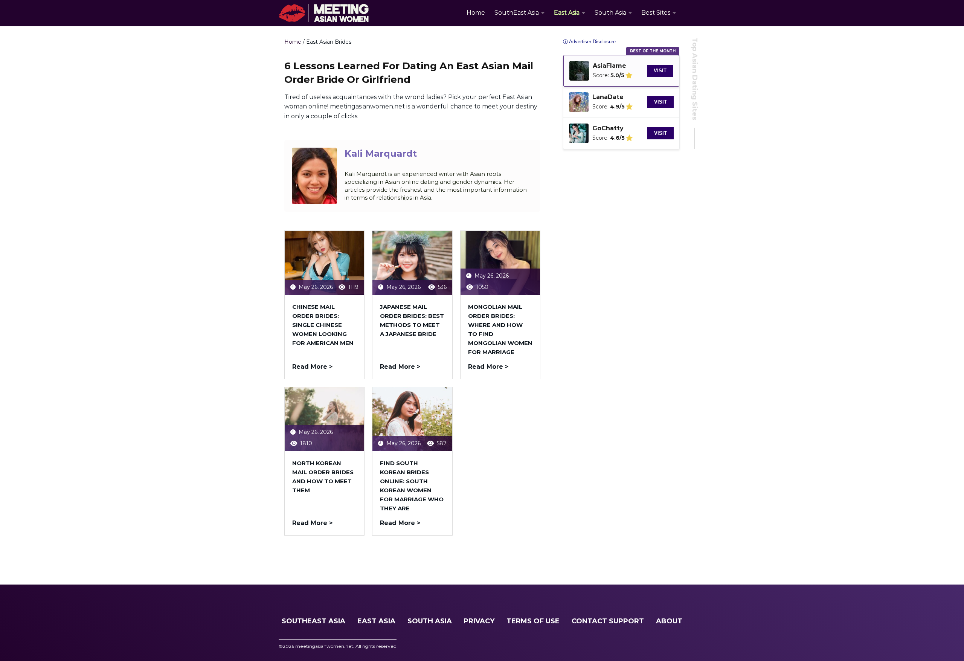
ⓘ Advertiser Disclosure (589, 41)
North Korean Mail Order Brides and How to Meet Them (323, 476)
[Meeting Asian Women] (324, 13)
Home (476, 12)
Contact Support (608, 621)
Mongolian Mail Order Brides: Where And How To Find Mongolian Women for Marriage (500, 329)
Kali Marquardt (381, 153)
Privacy (479, 621)
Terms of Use (533, 621)
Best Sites (655, 12)
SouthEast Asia (516, 12)
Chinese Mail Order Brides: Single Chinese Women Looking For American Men (323, 325)
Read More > (312, 366)
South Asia (610, 12)
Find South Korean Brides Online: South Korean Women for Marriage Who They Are (412, 485)
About (669, 621)
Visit (660, 70)
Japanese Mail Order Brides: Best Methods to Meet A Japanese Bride (412, 320)
